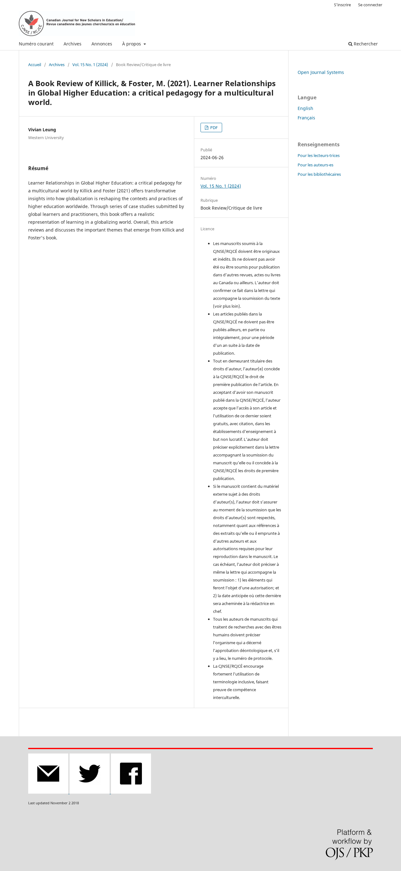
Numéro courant (36, 44)
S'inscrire (342, 5)
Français (306, 118)
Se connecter (370, 5)
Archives (72, 44)
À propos (132, 44)
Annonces (101, 44)
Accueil (34, 64)
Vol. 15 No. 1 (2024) (90, 64)
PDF (213, 127)
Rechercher (365, 44)
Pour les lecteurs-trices (319, 155)
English (305, 108)
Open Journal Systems (321, 72)
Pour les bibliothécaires (319, 174)
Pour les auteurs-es (315, 165)
